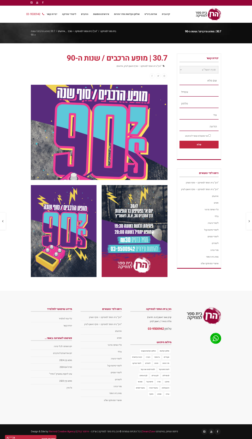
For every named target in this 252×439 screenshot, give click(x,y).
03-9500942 (33, 14)
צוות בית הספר (212, 256)
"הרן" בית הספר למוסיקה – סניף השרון (202, 182)
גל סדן (69, 387)
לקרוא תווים (143, 375)
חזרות (156, 363)
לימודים (215, 243)
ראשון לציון (165, 388)
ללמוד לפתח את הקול (148, 369)
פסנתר (140, 382)
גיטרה (148, 357)
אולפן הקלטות (164, 351)
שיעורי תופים (140, 388)
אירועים (61, 31)
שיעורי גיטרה (153, 388)
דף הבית (166, 14)
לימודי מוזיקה (69, 14)
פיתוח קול (149, 382)
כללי (217, 216)
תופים (159, 394)
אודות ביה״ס (151, 14)
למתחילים (166, 375)
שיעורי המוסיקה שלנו (210, 263)
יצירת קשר (52, 14)
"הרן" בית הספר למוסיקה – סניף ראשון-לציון (142, 66)
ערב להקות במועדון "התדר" (60, 373)
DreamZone (148, 431)
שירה (167, 394)
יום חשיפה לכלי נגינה (63, 346)
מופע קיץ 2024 (65, 360)
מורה (158, 382)
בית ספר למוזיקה (108, 31)
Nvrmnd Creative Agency (62, 431)
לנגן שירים (155, 375)
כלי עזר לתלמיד (65, 318)
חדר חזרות (166, 363)
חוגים (216, 202)
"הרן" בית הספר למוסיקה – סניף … (81, 31)
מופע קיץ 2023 (65, 380)
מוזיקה (167, 382)
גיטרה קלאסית (137, 357)
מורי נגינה (214, 250)
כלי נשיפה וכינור (212, 209)
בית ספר (157, 357)
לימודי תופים (213, 236)
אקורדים (166, 357)
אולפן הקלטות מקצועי (148, 351)
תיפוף (151, 394)
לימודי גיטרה (213, 223)
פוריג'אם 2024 (66, 367)
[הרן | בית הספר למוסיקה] (208, 14)
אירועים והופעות (101, 14)
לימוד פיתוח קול (164, 369)
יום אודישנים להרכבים (62, 353)
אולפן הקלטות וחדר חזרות (127, 14)
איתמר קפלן (83, 431)
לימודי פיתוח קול (211, 229)
